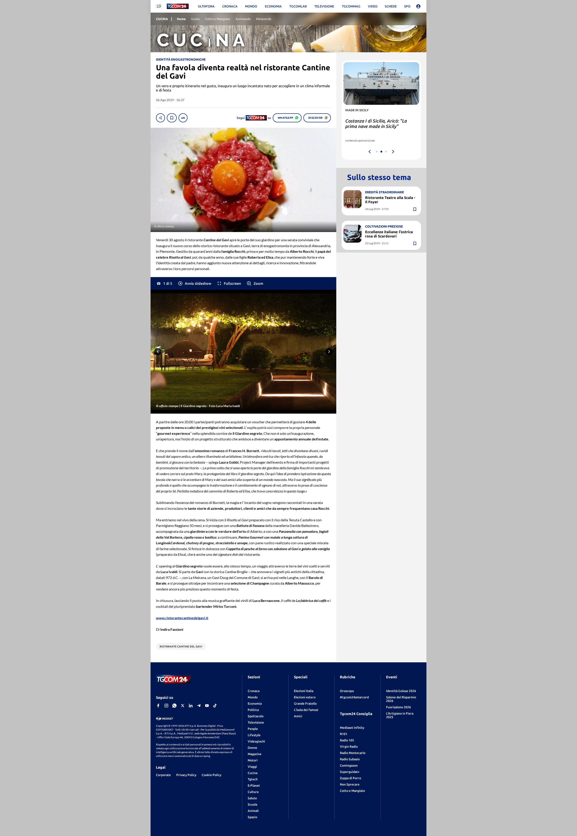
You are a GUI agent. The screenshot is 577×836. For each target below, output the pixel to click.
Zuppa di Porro (350, 778)
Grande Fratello (305, 703)
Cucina (252, 773)
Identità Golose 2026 (401, 691)
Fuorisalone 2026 (398, 707)
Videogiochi (256, 741)
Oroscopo (347, 691)
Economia (255, 703)
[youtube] (207, 705)
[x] (182, 705)
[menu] (159, 6)
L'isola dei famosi (306, 710)
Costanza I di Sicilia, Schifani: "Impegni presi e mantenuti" (374, 123)
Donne (252, 747)
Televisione (256, 722)
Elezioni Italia (303, 691)
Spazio (252, 817)
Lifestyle (254, 735)
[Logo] (178, 6)
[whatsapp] (174, 705)
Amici (298, 716)
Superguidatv (349, 772)
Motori (253, 760)
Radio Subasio (350, 759)
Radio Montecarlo (352, 753)
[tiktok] (215, 705)
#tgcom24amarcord (354, 697)
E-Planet (254, 785)
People (253, 729)
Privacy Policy (186, 775)
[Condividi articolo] (160, 117)
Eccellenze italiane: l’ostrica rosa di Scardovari (389, 234)
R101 (343, 734)
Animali (253, 811)
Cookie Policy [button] (211, 775)
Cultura (253, 792)
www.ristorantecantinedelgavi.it (182, 618)
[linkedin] (190, 705)
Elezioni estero (305, 697)
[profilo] (418, 6)
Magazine (254, 754)
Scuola (252, 804)
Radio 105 (347, 740)
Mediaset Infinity (352, 727)
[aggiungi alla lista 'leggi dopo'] (172, 117)
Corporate (163, 775)
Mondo (253, 697)
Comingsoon (349, 765)
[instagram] (166, 705)
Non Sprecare (349, 784)
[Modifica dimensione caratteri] (183, 117)
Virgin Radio (349, 746)
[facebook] (158, 705)
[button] (194, 283)
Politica (253, 710)
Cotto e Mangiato (352, 791)
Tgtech (253, 779)
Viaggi (252, 766)
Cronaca (253, 691)
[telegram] (199, 705)
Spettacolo (255, 716)
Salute (252, 798)
